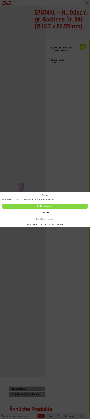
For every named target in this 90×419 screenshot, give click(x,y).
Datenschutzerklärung (46, 224)
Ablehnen (45, 212)
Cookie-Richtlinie (32, 224)
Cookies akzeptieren (45, 206)
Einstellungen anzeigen (45, 219)
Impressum (59, 224)
